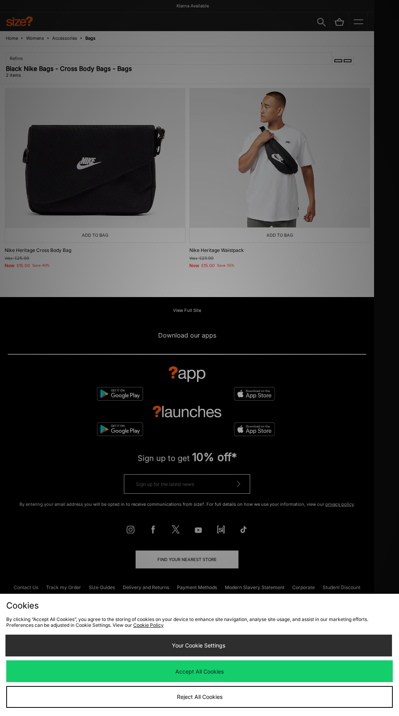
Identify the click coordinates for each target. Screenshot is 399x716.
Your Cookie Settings (198, 645)
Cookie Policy (148, 625)
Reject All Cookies (199, 696)
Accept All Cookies (199, 671)
